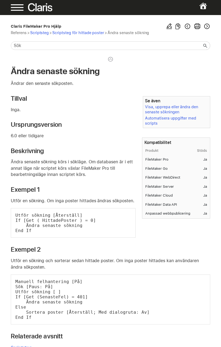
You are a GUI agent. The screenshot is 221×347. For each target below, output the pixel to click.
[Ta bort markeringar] (169, 26)
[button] (205, 45)
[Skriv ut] (197, 26)
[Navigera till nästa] (206, 26)
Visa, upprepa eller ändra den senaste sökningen (171, 109)
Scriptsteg (39, 32)
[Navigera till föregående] (187, 26)
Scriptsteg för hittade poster (78, 32)
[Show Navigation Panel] (20, 7)
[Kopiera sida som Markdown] (178, 26)
